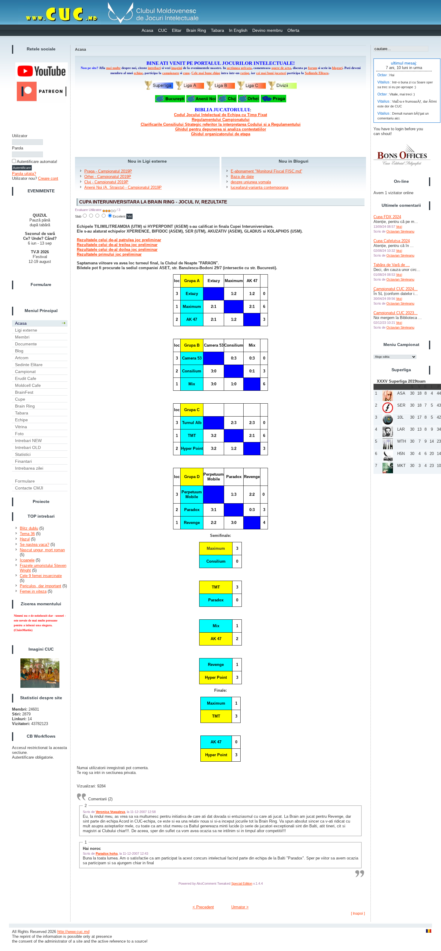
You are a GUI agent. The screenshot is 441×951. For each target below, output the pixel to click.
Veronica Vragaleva (110, 812)
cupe (186, 73)
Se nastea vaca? (34, 544)
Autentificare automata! (37, 161)
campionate (170, 73)
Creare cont (48, 178)
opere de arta (281, 68)
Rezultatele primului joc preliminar (109, 254)
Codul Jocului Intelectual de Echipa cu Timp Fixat (220, 115)
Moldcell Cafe (28, 385)
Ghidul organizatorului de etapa (220, 134)
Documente (26, 344)
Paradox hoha (107, 853)
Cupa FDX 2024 (387, 217)
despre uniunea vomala (251, 182)
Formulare (25, 481)
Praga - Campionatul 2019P (108, 171)
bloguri (337, 68)
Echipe (21, 419)
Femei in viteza (33, 591)
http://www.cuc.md (73, 931)
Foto (19, 433)
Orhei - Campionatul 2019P (107, 176)
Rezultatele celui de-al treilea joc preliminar (117, 244)
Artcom (21, 357)
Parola (17, 148)
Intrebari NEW (28, 440)
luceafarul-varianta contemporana (259, 187)
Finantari (23, 461)
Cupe (20, 399)
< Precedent (203, 907)
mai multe (113, 68)
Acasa (147, 30)
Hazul (25, 539)
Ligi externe (26, 330)
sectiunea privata (239, 68)
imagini (176, 68)
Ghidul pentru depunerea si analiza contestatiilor (220, 129)
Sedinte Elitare (29, 364)
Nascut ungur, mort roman (42, 550)
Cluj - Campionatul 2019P (106, 182)
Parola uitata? (24, 173)
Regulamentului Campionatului (221, 119)
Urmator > (240, 907)
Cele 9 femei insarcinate (41, 575)
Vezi (399, 226)
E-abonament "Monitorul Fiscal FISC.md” (266, 171)
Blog (19, 350)
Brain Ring (196, 30)
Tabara (217, 30)
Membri (22, 337)
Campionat (25, 371)
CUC (162, 30)
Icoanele (27, 560)
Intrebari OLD (28, 447)
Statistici (23, 454)
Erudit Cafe (25, 378)
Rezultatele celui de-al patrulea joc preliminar (119, 240)
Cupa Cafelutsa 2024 (392, 241)
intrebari (154, 68)
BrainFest (24, 392)
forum (312, 68)
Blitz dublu (29, 528)
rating (244, 73)
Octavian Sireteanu (400, 231)
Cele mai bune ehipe (205, 73)
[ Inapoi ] (358, 913)
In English (238, 30)
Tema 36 (27, 533)
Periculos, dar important (40, 586)
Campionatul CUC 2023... (396, 313)
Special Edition (241, 883)
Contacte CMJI (29, 488)
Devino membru (267, 30)
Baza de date (242, 176)
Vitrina (21, 426)
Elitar (177, 30)
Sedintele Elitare (316, 73)
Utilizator (19, 136)
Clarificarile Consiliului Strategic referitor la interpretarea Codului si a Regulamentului (221, 124)
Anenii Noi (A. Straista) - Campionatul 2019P (123, 187)
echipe (138, 73)
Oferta (293, 30)
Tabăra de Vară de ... (392, 265)
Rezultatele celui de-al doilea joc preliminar (117, 249)
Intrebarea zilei (29, 468)
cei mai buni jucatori (271, 73)
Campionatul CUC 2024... (396, 289)
